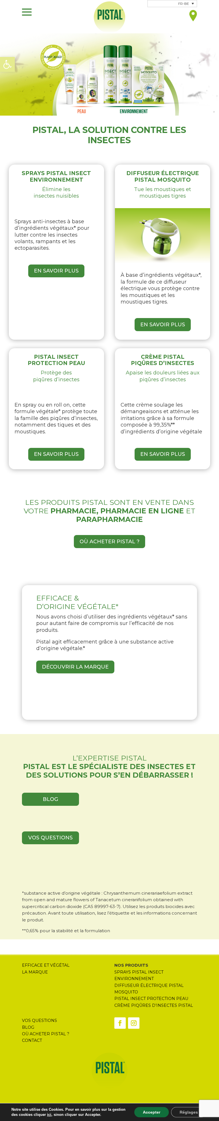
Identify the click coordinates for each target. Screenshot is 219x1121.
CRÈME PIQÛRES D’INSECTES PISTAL (154, 1005)
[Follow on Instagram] (133, 1023)
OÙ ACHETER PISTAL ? (109, 541)
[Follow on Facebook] (120, 1023)
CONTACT (32, 1040)
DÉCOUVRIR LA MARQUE (75, 667)
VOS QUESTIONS (50, 838)
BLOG (50, 799)
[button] (7, 64)
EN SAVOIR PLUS (56, 271)
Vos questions (39, 1020)
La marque (35, 972)
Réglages (189, 1112)
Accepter (151, 1112)
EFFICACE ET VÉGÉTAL (46, 965)
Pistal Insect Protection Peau (151, 998)
